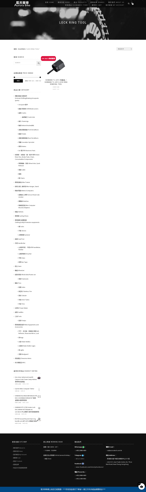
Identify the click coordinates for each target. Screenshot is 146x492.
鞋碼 (19, 174)
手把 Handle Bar (20, 243)
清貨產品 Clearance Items (76, 5)
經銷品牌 (16, 464)
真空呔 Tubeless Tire (25, 291)
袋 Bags (20, 337)
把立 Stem (18, 266)
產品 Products (80, 2)
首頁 (15, 49)
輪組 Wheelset (19, 270)
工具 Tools (18, 316)
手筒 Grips (21, 258)
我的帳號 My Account (115, 5)
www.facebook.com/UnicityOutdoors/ (89, 467)
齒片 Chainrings (23, 121)
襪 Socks (21, 226)
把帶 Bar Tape (22, 262)
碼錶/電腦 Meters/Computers (24, 191)
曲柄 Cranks (22, 113)
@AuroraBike (80, 459)
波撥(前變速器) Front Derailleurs (28, 130)
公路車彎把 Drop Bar (25, 254)
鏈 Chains (21, 178)
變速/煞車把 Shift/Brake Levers (28, 109)
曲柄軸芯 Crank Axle (28, 117)
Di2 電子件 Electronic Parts (26, 150)
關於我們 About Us (116, 2)
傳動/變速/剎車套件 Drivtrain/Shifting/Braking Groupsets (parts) (27, 98)
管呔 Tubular (22, 295)
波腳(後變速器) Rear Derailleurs (28, 138)
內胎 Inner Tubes (23, 300)
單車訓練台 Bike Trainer (22, 182)
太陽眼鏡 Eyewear (24, 235)
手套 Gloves (22, 231)
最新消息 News (64, 2)
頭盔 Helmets (19, 212)
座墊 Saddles (19, 312)
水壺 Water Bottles (24, 342)
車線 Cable (21, 170)
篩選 (18, 81)
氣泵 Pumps (22, 320)
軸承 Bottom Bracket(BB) (26, 125)
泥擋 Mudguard (23, 354)
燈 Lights (21, 350)
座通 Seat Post (19, 239)
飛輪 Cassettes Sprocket (26, 142)
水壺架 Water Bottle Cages (26, 346)
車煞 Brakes (22, 146)
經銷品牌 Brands (98, 2)
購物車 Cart (97, 5)
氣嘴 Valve (21, 287)
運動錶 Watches (23, 201)
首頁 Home (49, 2)
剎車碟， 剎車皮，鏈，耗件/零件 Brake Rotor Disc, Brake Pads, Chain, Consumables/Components (27, 157)
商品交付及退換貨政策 (20, 468)
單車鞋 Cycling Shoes (21, 216)
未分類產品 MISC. (20, 362)
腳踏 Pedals (22, 134)
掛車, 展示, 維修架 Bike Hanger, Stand (27, 186)
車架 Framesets (23, 279)
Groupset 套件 (23, 105)
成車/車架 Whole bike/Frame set (25, 275)
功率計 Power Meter (21, 308)
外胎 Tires (21, 304)
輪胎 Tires (18, 283)
